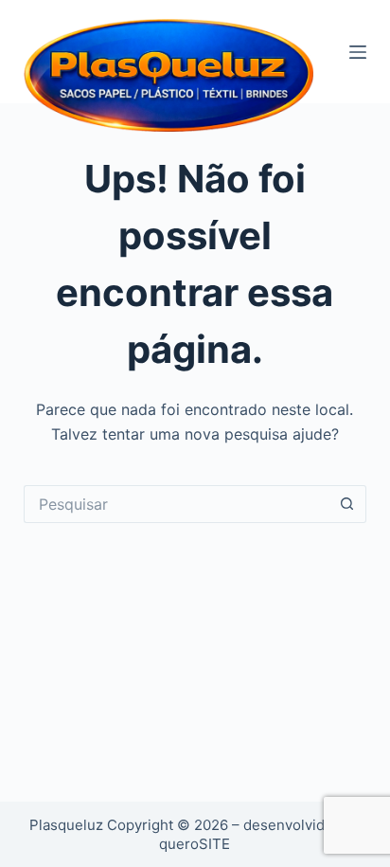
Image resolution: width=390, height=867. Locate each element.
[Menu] (357, 52)
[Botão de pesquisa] (347, 504)
